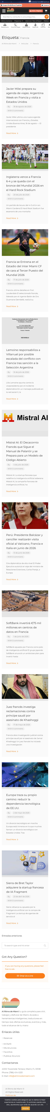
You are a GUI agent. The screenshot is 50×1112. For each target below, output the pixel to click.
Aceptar (26, 1108)
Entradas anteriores (12, 936)
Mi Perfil (7, 1044)
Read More (11, 133)
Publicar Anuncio (12, 1056)
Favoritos (8, 1052)
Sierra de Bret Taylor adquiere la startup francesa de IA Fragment (25, 887)
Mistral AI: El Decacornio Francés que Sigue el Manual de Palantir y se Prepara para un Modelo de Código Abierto (24, 451)
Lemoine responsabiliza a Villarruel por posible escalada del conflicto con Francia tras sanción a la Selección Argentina (23, 358)
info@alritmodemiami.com (22, 1076)
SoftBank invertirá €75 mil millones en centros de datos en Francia (23, 627)
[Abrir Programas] (22, 21)
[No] (47, 1104)
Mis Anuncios (10, 1048)
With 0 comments (15, 110)
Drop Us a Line (26, 976)
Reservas (8, 1038)
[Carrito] (46, 10)
